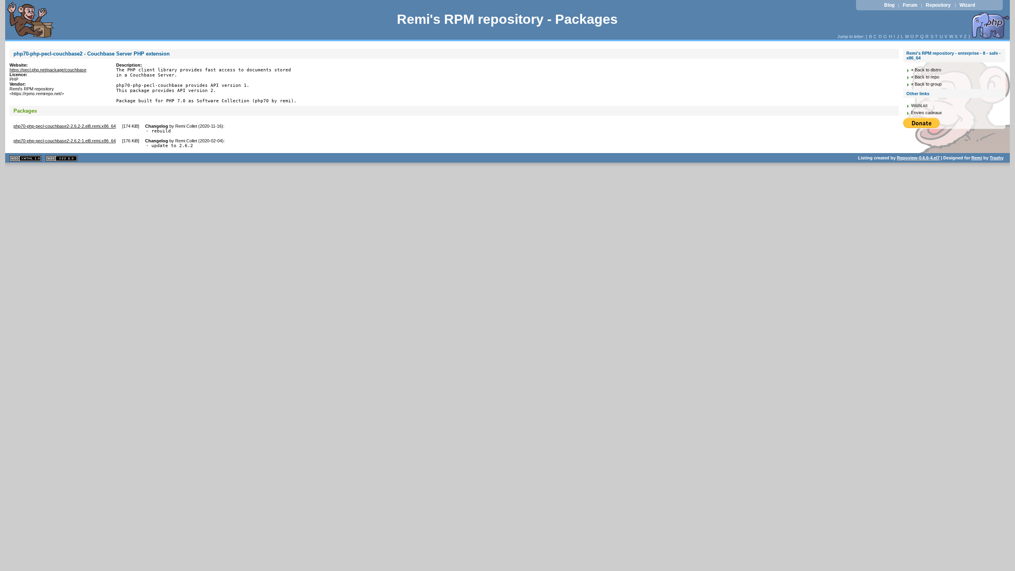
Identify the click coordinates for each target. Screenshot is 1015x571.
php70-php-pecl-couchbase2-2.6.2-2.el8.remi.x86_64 (64, 126)
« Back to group (926, 84)
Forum (910, 5)
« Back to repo (925, 77)
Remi (976, 157)
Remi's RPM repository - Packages (507, 19)
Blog (889, 5)
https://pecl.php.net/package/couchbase (48, 69)
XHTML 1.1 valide (25, 158)
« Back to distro (926, 69)
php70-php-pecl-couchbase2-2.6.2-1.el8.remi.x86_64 (64, 140)
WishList (919, 105)
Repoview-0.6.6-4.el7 (918, 157)
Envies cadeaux (926, 112)
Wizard (967, 5)
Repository (938, 5)
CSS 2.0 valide (61, 158)
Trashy (997, 157)
